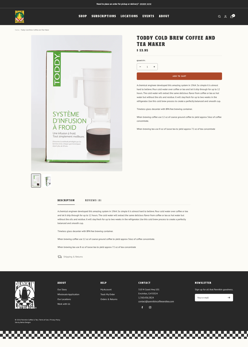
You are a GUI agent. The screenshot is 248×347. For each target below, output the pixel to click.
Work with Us (63, 303)
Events (148, 16)
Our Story (62, 289)
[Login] (225, 16)
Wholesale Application (68, 294)
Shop (83, 16)
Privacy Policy (55, 320)
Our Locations (64, 299)
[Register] (229, 298)
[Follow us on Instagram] (150, 307)
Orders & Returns (108, 299)
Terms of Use (44, 320)
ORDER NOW (145, 4)
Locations (129, 16)
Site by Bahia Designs (23, 322)
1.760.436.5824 (146, 297)
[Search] (219, 16)
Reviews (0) (93, 200)
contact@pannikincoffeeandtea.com (156, 301)
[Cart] (231, 16)
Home (17, 30)
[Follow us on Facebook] (142, 307)
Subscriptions (104, 16)
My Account (106, 289)
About (164, 16)
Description (66, 200)
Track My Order (107, 294)
